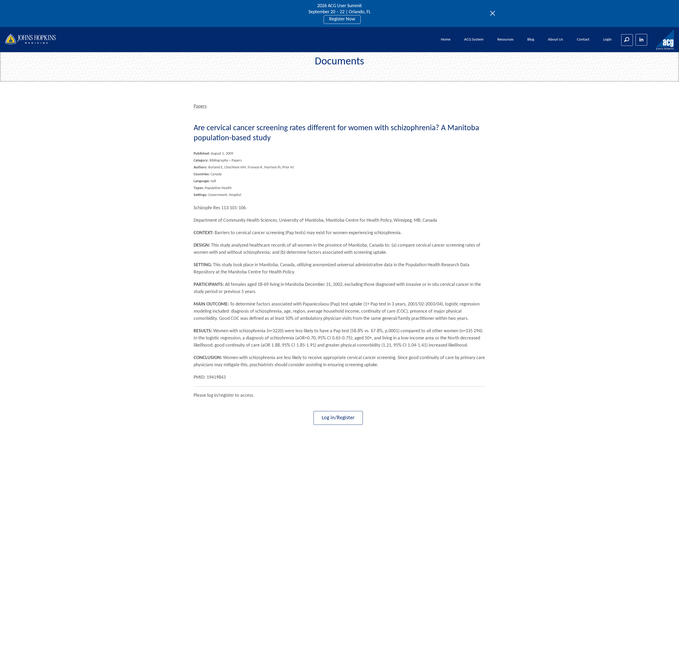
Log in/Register (338, 418)
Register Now (342, 19)
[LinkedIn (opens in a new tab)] (641, 40)
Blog (530, 40)
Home (445, 40)
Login (607, 40)
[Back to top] (666, 640)
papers (200, 106)
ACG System (474, 40)
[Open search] (627, 40)
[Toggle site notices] (494, 13)
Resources (505, 40)
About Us (555, 40)
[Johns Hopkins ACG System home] (665, 40)
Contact (583, 40)
